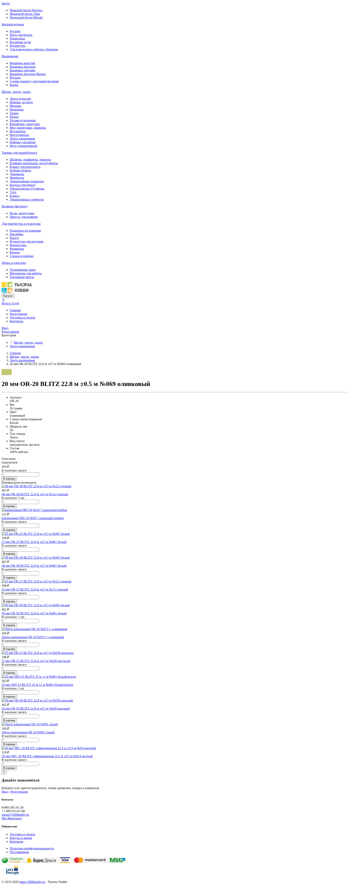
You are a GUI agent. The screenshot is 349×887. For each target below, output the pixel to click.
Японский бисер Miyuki (26, 17)
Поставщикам (19, 852)
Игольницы (18, 131)
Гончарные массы (22, 277)
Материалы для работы (26, 273)
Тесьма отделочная (23, 120)
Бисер (6, 3)
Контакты (16, 321)
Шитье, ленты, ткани (16, 91)
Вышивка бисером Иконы (28, 74)
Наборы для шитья (22, 142)
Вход (5, 328)
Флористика (18, 245)
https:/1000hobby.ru (32, 882)
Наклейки (16, 234)
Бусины (15, 31)
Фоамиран (17, 248)
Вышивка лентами (22, 70)
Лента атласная (20, 98)
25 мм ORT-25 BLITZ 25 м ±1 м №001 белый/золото (37, 684)
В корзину (9, 478)
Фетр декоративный (23, 145)
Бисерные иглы (20, 42)
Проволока (17, 38)
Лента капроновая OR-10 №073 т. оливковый (33, 637)
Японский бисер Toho (25, 14)
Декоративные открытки (27, 181)
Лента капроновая (22, 138)
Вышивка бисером (22, 66)
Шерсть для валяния (24, 217)
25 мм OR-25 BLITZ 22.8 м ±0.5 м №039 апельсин (36, 661)
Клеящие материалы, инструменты (34, 163)
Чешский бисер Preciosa (26, 10)
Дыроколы (17, 174)
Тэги (13, 192)
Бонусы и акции (21, 838)
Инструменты (19, 135)
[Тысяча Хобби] (17, 292)
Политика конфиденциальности (32, 848)
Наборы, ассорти (21, 102)
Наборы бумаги (20, 170)
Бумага (14, 196)
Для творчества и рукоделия (21, 223)
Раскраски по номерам (25, 230)
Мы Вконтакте (12, 818)
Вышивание (10, 56)
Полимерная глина (23, 269)
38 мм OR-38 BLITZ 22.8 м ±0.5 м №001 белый (34, 565)
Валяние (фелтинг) (15, 206)
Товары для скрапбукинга (19, 152)
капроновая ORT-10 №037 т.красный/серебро (33, 518)
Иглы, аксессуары (22, 213)
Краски (15, 252)
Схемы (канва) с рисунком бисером (34, 81)
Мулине (15, 77)
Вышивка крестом (22, 63)
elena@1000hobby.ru (15, 814)
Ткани (14, 113)
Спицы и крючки (22, 256)
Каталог (8, 295)
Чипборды (17, 177)
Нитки (14, 116)
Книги (14, 238)
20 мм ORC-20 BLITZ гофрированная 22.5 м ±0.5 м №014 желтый (47, 756)
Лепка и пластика (14, 263)
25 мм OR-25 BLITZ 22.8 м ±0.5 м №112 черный (35, 589)
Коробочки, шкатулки (25, 124)
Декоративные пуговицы (27, 188)
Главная (15, 310)
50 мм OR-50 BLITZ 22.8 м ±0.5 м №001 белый (34, 613)
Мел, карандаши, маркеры (28, 127)
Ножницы (17, 109)
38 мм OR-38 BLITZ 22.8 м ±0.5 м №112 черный (35, 494)
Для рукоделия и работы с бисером (34, 49)
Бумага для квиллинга (25, 166)
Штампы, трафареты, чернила (30, 159)
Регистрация (18, 314)
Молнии (15, 106)
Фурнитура (17, 45)
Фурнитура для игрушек (26, 241)
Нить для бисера (21, 35)
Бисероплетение (13, 24)
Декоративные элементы (27, 199)
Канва (14, 85)
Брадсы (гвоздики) (22, 185)
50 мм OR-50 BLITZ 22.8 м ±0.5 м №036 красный (36, 708)
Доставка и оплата (22, 317)
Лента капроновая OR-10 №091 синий (28, 732)
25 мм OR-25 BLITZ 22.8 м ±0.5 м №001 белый (34, 542)
